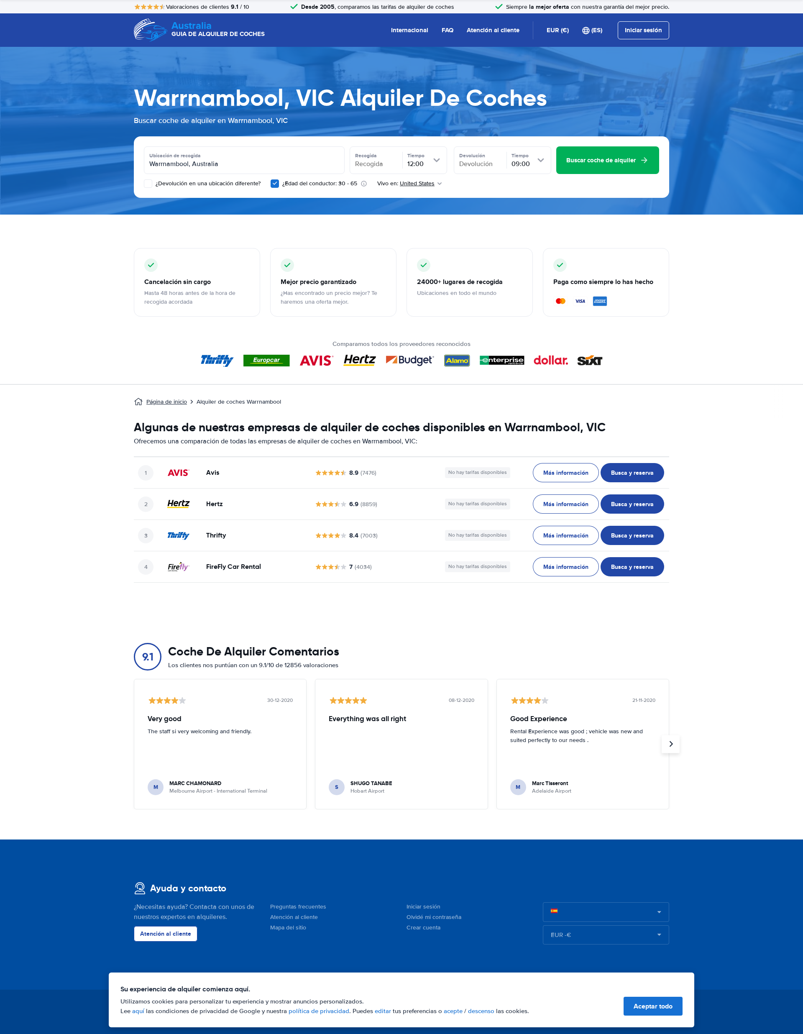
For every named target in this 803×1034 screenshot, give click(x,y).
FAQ (447, 30)
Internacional (409, 30)
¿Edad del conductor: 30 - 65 (319, 183)
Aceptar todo (653, 1006)
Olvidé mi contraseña (434, 917)
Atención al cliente (493, 30)
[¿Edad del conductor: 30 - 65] (275, 183)
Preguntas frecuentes (298, 906)
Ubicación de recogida (175, 155)
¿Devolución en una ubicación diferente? (207, 183)
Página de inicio (166, 401)
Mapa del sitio (288, 927)
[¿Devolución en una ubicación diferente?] (148, 183)
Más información (565, 472)
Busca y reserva (632, 472)
